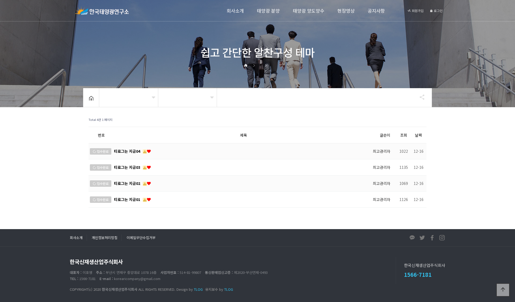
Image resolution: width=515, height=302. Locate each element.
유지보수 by (219, 289)
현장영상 (346, 10)
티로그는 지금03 (127, 167)
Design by (189, 289)
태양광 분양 (268, 10)
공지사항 (376, 10)
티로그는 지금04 (127, 151)
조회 (403, 135)
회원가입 (417, 10)
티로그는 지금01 (127, 199)
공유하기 (419, 97)
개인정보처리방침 (104, 237)
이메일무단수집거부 (141, 237)
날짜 (418, 135)
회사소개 (235, 10)
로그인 (438, 10)
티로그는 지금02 (127, 183)
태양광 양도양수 (308, 10)
